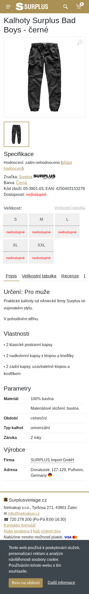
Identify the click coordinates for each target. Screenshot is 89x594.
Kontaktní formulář (20, 525)
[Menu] (8, 6)
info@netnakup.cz (24, 513)
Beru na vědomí (26, 583)
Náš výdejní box (47, 531)
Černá (21, 183)
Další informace (61, 582)
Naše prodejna (17, 531)
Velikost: (13, 208)
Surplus (25, 177)
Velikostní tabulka (69, 208)
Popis (11, 276)
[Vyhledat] (64, 6)
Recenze (70, 276)
